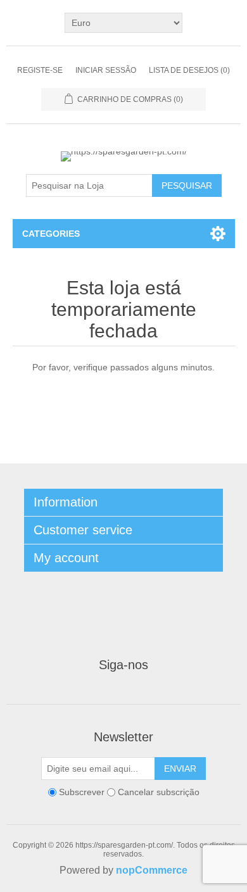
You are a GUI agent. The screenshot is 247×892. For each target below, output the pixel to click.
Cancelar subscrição (159, 792)
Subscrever (81, 792)
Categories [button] (51, 234)
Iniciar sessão (105, 70)
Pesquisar (187, 185)
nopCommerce (151, 870)
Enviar (180, 768)
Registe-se (40, 70)
